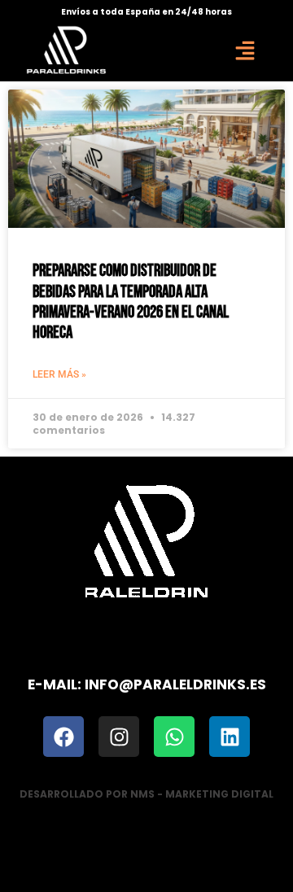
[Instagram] (118, 736)
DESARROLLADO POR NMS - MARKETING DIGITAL (146, 794)
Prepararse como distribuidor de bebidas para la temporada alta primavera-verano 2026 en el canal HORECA (131, 301)
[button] (244, 50)
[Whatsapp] (174, 736)
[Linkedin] (229, 736)
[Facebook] (63, 736)
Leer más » (59, 374)
